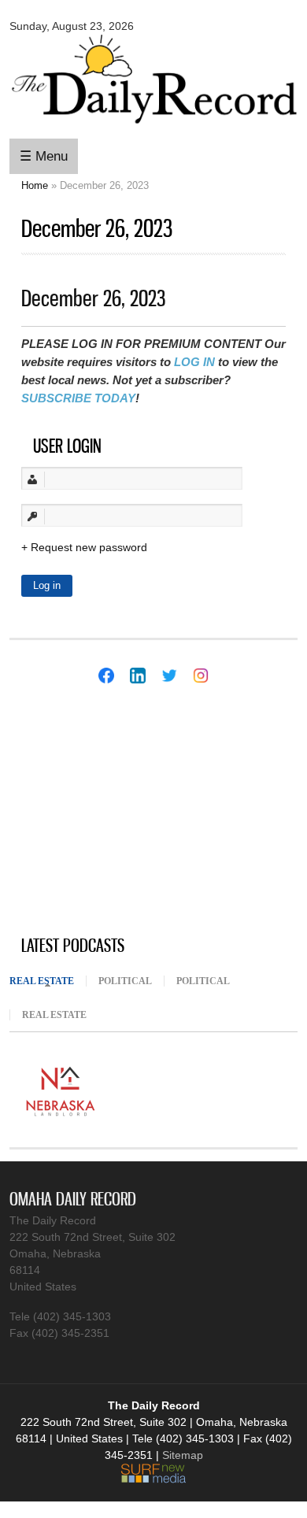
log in (194, 361)
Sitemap (182, 1455)
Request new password (89, 547)
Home (34, 185)
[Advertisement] (127, 811)
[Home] (153, 125)
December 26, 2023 (93, 298)
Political (125, 981)
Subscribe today (78, 398)
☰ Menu (44, 156)
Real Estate (47, 981)
